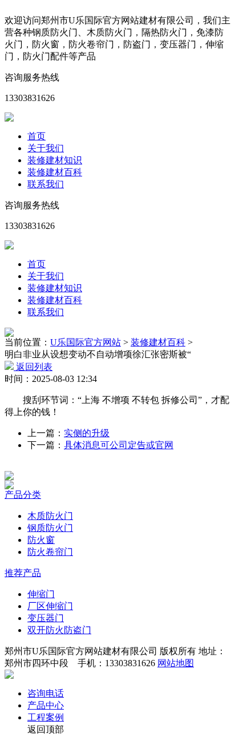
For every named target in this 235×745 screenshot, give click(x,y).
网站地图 (175, 663)
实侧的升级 (87, 433)
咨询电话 (45, 693)
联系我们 (45, 184)
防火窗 (41, 540)
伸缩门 (41, 594)
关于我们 (45, 148)
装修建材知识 (54, 160)
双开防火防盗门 (59, 630)
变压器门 (45, 618)
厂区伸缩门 (50, 606)
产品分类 (23, 495)
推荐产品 (23, 573)
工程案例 (45, 717)
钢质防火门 (50, 528)
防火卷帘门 (50, 552)
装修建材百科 (54, 172)
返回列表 (33, 367)
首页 (36, 136)
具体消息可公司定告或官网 (118, 445)
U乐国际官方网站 (85, 342)
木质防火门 (50, 516)
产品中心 (45, 705)
